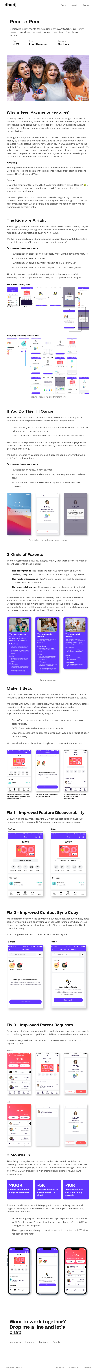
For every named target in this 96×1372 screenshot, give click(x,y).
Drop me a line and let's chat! (37, 1329)
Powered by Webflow (13, 1367)
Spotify (56, 1342)
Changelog (87, 1367)
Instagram (15, 1342)
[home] (11, 5)
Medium (43, 1342)
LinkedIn (30, 1342)
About (74, 5)
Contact (86, 5)
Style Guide (73, 1367)
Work (63, 5)
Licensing (60, 1367)
